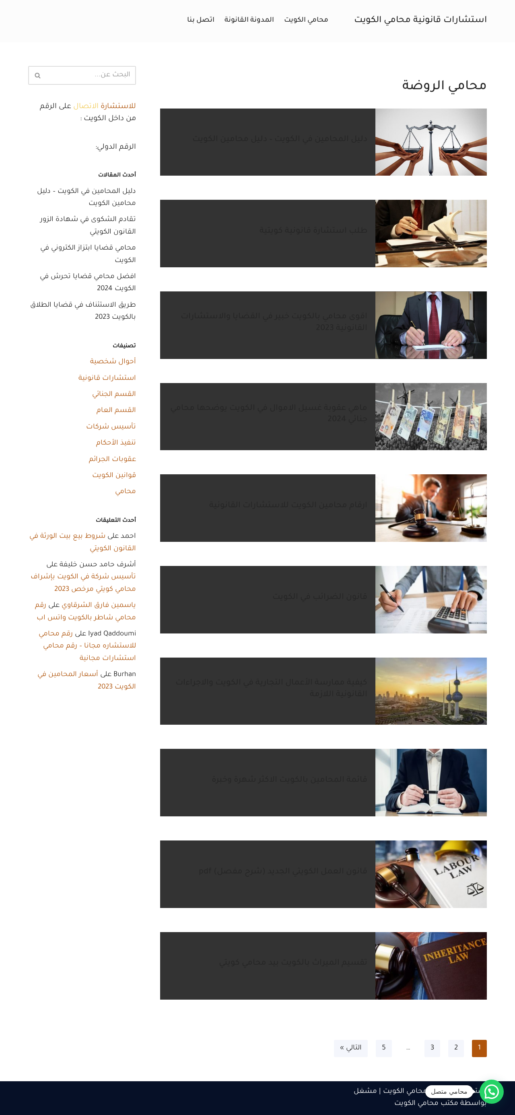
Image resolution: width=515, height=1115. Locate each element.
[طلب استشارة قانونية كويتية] (431, 233)
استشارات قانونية (107, 379)
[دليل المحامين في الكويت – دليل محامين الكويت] (431, 142)
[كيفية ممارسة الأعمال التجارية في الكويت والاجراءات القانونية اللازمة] (431, 691)
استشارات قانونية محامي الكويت (435, 1092)
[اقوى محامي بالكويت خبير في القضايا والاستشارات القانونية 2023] (431, 325)
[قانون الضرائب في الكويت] (431, 599)
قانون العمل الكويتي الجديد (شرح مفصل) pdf (283, 872)
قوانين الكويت (114, 476)
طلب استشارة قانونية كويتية (313, 231)
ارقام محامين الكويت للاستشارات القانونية (288, 506)
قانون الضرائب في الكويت (319, 597)
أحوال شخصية (113, 362)
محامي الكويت (306, 21)
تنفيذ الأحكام (116, 443)
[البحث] (37, 75)
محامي (125, 492)
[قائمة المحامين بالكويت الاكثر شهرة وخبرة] (431, 782)
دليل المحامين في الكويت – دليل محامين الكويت (279, 139)
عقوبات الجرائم (112, 460)
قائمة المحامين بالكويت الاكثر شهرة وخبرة (289, 780)
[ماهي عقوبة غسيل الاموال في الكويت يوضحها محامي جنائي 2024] (431, 417)
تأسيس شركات (111, 427)
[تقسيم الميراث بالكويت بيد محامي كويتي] (431, 966)
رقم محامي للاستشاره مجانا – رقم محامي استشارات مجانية (87, 647)
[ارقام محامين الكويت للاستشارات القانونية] (431, 508)
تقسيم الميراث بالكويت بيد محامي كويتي (293, 963)
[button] (492, 1092)
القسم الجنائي (114, 395)
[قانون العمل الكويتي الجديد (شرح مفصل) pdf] (431, 874)
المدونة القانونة (249, 21)
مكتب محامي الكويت (426, 1104)
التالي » (351, 1048)
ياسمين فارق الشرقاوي (99, 606)
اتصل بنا (200, 21)
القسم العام (116, 411)
